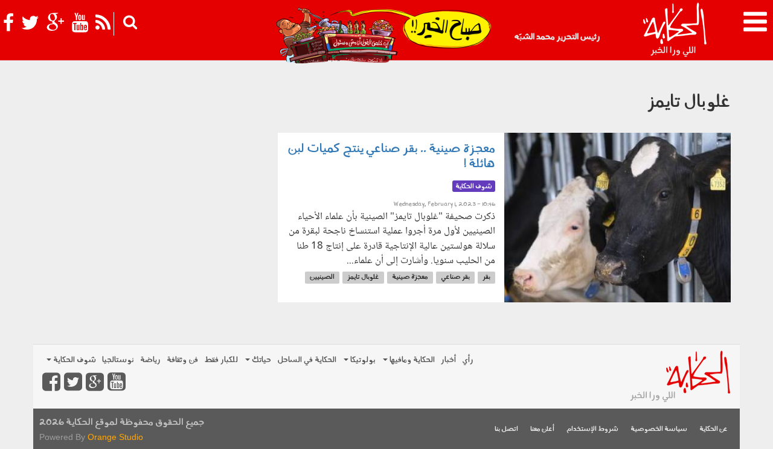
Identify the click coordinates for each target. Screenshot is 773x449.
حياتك (260, 360)
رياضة (150, 360)
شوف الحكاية (73, 360)
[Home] (674, 30)
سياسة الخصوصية (658, 429)
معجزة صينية (410, 277)
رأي (467, 360)
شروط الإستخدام (592, 429)
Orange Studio (115, 437)
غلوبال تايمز (363, 277)
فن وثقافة (182, 360)
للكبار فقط (221, 360)
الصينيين (322, 277)
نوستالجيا (118, 360)
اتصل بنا (506, 429)
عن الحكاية (713, 429)
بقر (486, 277)
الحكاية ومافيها (411, 360)
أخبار (448, 360)
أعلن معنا (542, 429)
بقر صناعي (455, 277)
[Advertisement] (151, 150)
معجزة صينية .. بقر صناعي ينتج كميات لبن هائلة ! (391, 156)
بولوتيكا (362, 360)
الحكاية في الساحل (306, 360)
